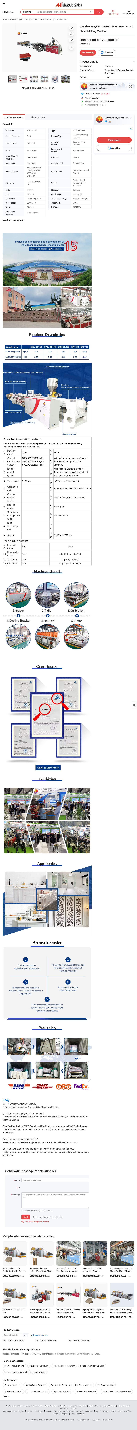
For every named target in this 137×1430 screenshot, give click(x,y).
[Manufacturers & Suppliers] (68, 4)
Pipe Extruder (39, 1372)
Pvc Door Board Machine (37, 1391)
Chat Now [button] (108, 52)
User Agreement (83, 1419)
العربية (98, 1411)
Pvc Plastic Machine (83, 1385)
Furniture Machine (12, 1385)
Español (30, 1411)
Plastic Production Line (14, 1366)
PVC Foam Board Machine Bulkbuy (116, 1391)
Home (5, 19)
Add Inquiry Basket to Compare (40, 87)
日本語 (113, 1411)
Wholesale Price (80, 1406)
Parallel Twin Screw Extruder (92, 1366)
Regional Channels (108, 1406)
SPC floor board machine (46, 1340)
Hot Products (11, 1406)
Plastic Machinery (47, 19)
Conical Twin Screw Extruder (16, 1372)
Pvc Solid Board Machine (86, 1391)
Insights (74, 1408)
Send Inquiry (88, 52)
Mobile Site (64, 1408)
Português (39, 1411)
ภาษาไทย (127, 1411)
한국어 (105, 1411)
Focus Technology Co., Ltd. (51, 1419)
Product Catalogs (40, 1335)
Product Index (123, 1406)
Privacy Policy (108, 1419)
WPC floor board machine (13, 1340)
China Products (24, 1406)
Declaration (96, 1419)
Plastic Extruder (62, 19)
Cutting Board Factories (35, 1385)
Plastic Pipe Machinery (39, 1366)
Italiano (70, 1411)
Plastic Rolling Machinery (64, 1366)
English (21, 1411)
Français (49, 1411)
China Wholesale (66, 1406)
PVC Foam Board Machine (79, 1340)
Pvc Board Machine (106, 1385)
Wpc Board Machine (62, 1391)
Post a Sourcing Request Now (35, 1221)
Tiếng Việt (64, 1414)
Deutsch (79, 1411)
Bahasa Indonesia (77, 1414)
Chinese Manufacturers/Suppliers (45, 1406)
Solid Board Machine (13, 1391)
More (5, 1396)
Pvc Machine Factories (60, 1385)
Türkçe (55, 1414)
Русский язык (60, 1411)
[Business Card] (131, 128)
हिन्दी (119, 1411)
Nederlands (89, 1411)
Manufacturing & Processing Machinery (24, 19)
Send (26, 1217)
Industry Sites (94, 1406)
